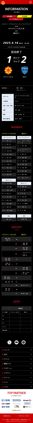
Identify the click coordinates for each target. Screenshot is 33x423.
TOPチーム (8, 368)
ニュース (7, 350)
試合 (5, 354)
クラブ (6, 387)
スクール (7, 377)
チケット (6, 359)
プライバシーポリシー (24, 416)
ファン (6, 382)
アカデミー (7, 373)
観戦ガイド (7, 363)
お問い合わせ (7, 416)
